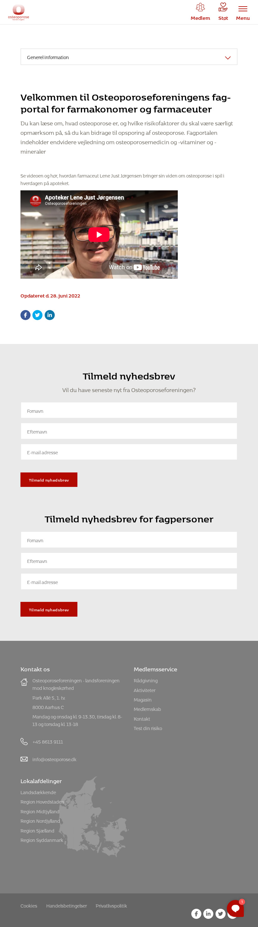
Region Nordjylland (40, 820)
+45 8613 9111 (47, 741)
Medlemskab (147, 708)
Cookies (28, 905)
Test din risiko (148, 727)
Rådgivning (146, 679)
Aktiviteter (144, 689)
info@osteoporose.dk (54, 758)
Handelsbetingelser (66, 905)
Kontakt (142, 718)
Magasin (143, 699)
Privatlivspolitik (111, 905)
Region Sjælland (37, 830)
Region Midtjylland (39, 810)
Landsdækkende (38, 791)
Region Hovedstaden (42, 801)
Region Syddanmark (41, 839)
